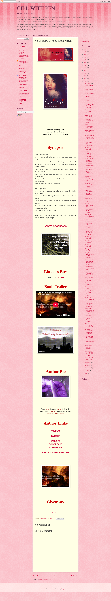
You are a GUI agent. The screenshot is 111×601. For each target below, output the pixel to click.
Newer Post (36, 576)
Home (56, 576)
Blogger (63, 589)
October (87, 365)
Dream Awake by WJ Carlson (89, 86)
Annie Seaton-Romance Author (23, 61)
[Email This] (56, 519)
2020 (85, 65)
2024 (85, 54)
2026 (85, 49)
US (58, 277)
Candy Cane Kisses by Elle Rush (89, 342)
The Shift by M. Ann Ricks (88, 148)
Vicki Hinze (22, 46)
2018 (85, 70)
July (86, 373)
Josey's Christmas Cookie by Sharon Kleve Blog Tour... (89, 154)
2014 (85, 81)
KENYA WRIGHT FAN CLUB (55, 452)
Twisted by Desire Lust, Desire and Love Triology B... (89, 217)
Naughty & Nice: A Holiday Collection (89, 279)
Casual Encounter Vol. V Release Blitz (89, 205)
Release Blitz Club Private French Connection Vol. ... (89, 138)
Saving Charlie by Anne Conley (89, 358)
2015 (85, 78)
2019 (85, 68)
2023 (85, 57)
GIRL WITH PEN (36, 8)
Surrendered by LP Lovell (89, 99)
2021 (85, 62)
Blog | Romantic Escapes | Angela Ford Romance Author (23, 101)
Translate (22, 116)
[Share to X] (60, 519)
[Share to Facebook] (61, 519)
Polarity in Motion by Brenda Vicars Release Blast (89, 293)
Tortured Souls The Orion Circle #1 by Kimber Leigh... (89, 172)
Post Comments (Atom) (45, 579)
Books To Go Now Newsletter (23, 86)
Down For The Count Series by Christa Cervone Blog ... (89, 311)
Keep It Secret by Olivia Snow (89, 283)
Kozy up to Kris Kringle (89, 249)
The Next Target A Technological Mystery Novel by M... (89, 262)
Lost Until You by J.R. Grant (89, 166)
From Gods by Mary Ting (88, 241)
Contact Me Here (86, 41)
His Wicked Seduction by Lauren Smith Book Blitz (89, 186)
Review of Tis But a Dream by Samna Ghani (89, 131)
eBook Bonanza (22, 48)
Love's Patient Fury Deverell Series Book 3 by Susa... (89, 353)
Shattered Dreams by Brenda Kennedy (89, 111)
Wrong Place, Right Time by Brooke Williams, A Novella (89, 193)
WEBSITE (55, 441)
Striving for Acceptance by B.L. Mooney (89, 126)
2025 (85, 52)
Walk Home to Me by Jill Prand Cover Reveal (89, 325)
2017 (85, 73)
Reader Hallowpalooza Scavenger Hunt (22, 71)
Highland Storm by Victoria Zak (89, 298)
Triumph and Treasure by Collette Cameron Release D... (88, 318)
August (87, 370)
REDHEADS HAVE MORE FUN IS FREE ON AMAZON (24, 56)
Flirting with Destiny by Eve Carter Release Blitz (89, 179)
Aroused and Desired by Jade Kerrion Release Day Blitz (89, 105)
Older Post (74, 576)
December (88, 83)
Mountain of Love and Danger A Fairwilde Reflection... (89, 304)
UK (62, 277)
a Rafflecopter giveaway (55, 512)
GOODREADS (55, 444)
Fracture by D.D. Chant (89, 287)
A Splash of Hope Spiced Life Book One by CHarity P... (89, 232)
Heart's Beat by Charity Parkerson (88, 347)
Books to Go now (23, 84)
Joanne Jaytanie (23, 68)
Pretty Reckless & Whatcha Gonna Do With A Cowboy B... (89, 255)
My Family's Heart (23, 76)
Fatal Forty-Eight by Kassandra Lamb (89, 337)
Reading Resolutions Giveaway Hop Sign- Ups (24, 94)
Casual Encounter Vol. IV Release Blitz (89, 268)
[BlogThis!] (58, 519)
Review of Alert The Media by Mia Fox (89, 211)
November (88, 362)
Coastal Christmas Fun (23, 64)
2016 (85, 76)
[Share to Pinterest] (63, 519)
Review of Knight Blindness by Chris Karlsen (89, 144)
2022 (85, 60)
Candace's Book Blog (23, 91)
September (88, 368)
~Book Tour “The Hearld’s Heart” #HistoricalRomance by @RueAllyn (23, 79)
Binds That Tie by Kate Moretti (89, 116)
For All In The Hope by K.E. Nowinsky (89, 200)
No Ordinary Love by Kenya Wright (89, 95)
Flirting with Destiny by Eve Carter (89, 120)
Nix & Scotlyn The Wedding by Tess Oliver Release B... (89, 161)
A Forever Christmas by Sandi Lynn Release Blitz (89, 331)
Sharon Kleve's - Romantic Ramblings (23, 52)
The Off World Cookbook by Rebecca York (89, 273)
